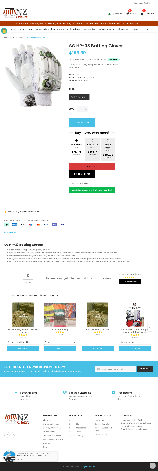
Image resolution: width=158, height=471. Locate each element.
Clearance (123, 29)
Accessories (89, 29)
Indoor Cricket (43, 29)
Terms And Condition (52, 435)
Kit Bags (68, 23)
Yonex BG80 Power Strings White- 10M (31, 456)
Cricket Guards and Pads (103, 429)
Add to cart (92, 166)
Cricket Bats (23, 23)
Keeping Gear (26, 29)
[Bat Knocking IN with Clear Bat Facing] (23, 315)
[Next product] (149, 327)
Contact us (137, 29)
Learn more (74, 67)
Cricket (72, 420)
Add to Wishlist (80, 183)
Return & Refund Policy (53, 439)
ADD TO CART (82, 122)
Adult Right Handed (79, 97)
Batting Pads (55, 23)
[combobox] (23, 342)
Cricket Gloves (101, 434)
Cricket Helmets (102, 424)
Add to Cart (23, 348)
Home (13, 29)
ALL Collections (17, 37)
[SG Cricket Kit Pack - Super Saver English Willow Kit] (135, 315)
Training (76, 29)
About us (47, 420)
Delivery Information (52, 428)
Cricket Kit (121, 23)
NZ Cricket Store (68, 467)
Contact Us (48, 443)
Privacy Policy (49, 431)
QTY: (72, 109)
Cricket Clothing (60, 29)
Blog (45, 447)
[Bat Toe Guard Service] (98, 315)
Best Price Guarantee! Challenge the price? (92, 190)
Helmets (95, 23)
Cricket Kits (74, 424)
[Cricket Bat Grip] (60, 315)
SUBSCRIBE (145, 369)
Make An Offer (82, 174)
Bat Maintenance (106, 29)
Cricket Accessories (77, 428)
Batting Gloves (39, 23)
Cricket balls (135, 23)
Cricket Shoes (81, 23)
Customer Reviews (51, 424)
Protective (107, 23)
